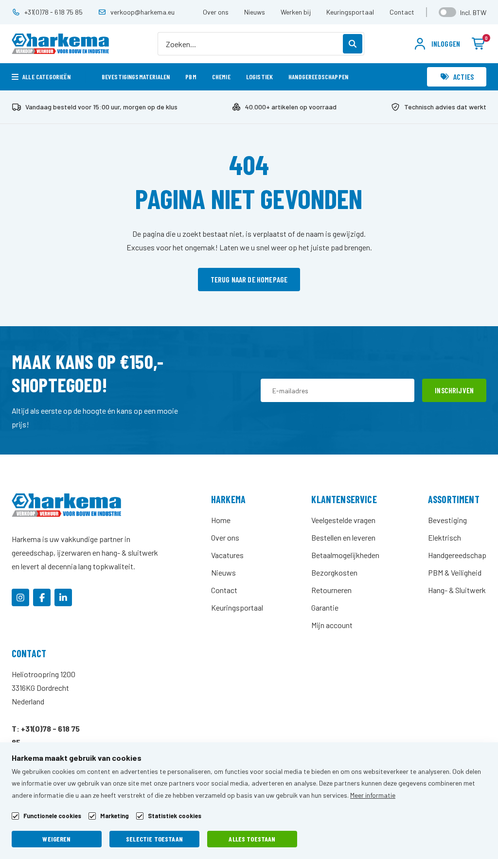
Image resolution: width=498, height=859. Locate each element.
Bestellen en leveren (343, 537)
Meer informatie (372, 795)
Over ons (216, 12)
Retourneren (331, 590)
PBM (190, 76)
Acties (463, 76)
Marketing (114, 816)
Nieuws (254, 12)
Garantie (324, 607)
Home (221, 520)
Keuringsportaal (350, 12)
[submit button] (352, 43)
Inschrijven (454, 390)
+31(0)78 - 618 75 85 (53, 12)
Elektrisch (444, 537)
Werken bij (296, 12)
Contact (402, 12)
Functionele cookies (52, 816)
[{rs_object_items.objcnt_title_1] (20, 597)
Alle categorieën (46, 76)
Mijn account (332, 625)
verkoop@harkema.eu (142, 12)
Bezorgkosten (334, 572)
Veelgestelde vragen (343, 520)
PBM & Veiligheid (454, 572)
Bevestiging (447, 520)
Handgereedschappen (318, 76)
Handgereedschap (457, 555)
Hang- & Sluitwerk (457, 590)
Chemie (221, 76)
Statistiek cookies (174, 816)
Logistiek (259, 76)
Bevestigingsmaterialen (136, 76)
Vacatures (227, 555)
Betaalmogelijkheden (345, 555)
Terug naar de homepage (249, 279)
